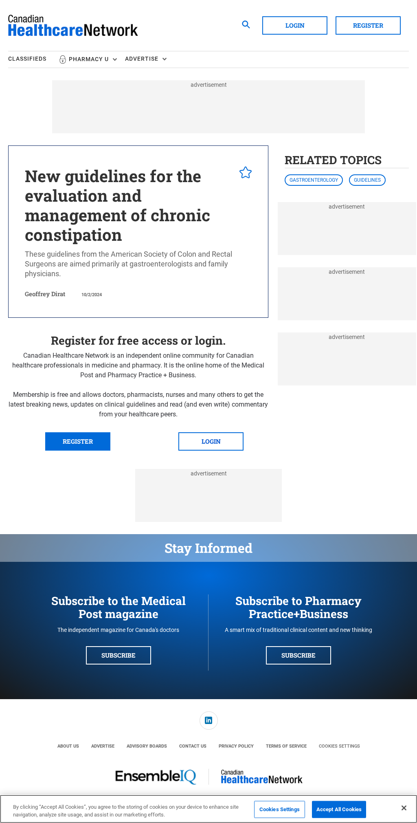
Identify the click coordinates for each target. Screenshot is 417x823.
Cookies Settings (339, 746)
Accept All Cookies (339, 809)
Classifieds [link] (27, 58)
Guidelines (367, 180)
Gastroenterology (314, 180)
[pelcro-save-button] (243, 173)
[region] (208, 809)
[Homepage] (73, 25)
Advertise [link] (102, 746)
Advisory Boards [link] (147, 746)
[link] (209, 720)
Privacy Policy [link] (236, 746)
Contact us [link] (192, 746)
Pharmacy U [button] (89, 59)
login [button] (211, 441)
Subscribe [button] (118, 655)
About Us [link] (68, 746)
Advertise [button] (141, 58)
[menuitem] (33, 59)
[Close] (404, 808)
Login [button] (295, 25)
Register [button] (368, 25)
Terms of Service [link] (286, 746)
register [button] (78, 441)
